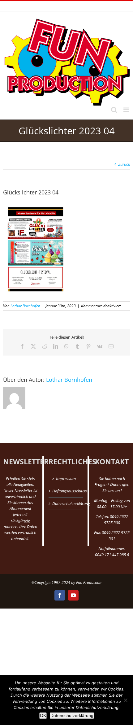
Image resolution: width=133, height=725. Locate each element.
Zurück (124, 164)
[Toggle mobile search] (114, 110)
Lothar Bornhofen (25, 305)
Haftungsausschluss (66, 491)
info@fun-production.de (103, 5)
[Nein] (125, 700)
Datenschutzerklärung (66, 503)
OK (43, 715)
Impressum (66, 478)
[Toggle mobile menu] (126, 110)
